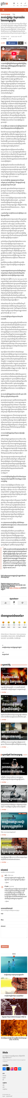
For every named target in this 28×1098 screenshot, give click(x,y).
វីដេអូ (14, 14)
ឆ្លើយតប (7, 882)
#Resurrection (12, 634)
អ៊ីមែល (2, 920)
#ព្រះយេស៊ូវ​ (3, 638)
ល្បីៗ (3, 1085)
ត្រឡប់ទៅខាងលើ (9, 1096)
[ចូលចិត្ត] (5, 603)
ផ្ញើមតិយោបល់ (5, 946)
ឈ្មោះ (2, 913)
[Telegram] (19, 1068)
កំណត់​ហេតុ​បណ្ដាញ (5, 14)
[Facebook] (4, 1068)
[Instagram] (11, 1068)
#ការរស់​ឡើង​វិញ (4, 636)
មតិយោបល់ (3, 926)
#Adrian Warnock (5, 634)
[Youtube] (15, 1068)
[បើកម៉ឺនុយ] (3, 10)
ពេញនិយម (5, 1089)
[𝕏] (8, 1068)
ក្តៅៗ (4, 1087)
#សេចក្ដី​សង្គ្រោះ (17, 638)
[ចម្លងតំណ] (25, 43)
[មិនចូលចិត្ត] (22, 603)
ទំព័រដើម (4, 1075)
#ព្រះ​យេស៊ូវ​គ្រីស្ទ (9, 638)
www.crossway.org (14, 588)
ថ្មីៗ (3, 1079)
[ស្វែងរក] (25, 10)
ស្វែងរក (4, 1077)
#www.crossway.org (21, 634)
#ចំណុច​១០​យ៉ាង (11, 636)
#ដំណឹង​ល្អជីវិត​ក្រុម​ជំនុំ (20, 636)
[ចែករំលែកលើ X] (20, 43)
